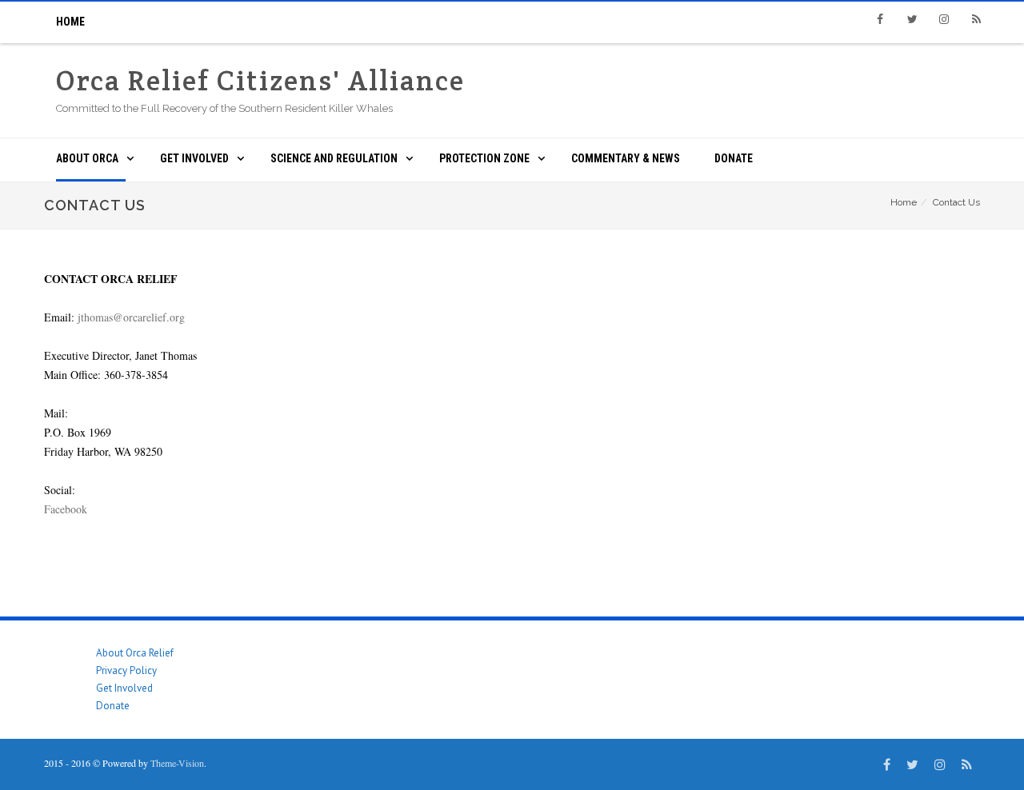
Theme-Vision (177, 762)
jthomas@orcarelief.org (131, 317)
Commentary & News (625, 158)
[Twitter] (912, 19)
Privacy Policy (126, 670)
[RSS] (976, 19)
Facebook (65, 509)
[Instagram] (944, 19)
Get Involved (194, 158)
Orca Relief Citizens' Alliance (260, 80)
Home (70, 21)
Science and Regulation (334, 158)
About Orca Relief (135, 653)
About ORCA (87, 158)
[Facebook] (880, 19)
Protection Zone (484, 158)
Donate (733, 158)
